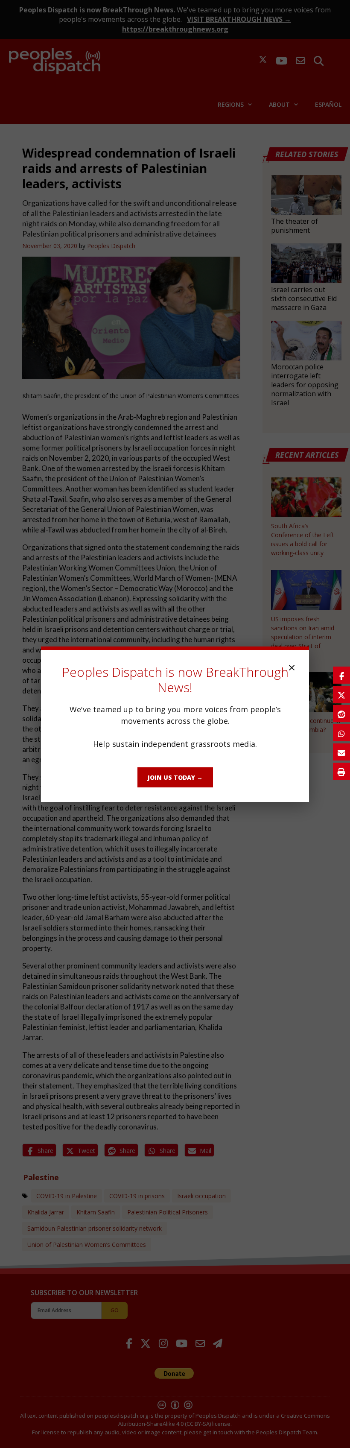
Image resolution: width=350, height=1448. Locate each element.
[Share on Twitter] (341, 694)
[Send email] (341, 752)
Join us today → (175, 777)
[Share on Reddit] (341, 713)
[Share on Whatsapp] (341, 732)
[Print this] (341, 771)
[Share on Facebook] (341, 675)
